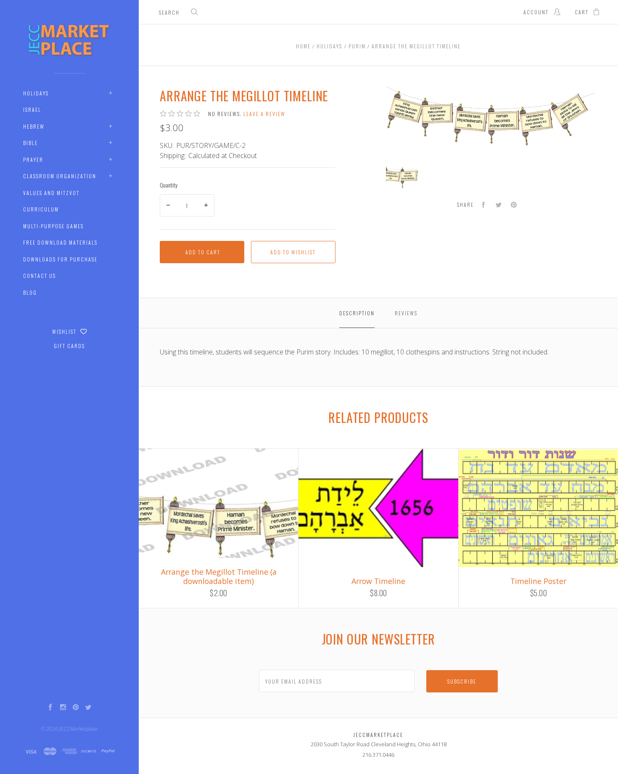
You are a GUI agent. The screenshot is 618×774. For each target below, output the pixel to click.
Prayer (33, 159)
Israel (32, 109)
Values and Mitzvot (51, 192)
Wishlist (65, 331)
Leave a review (264, 113)
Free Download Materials (60, 242)
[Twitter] (88, 708)
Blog (30, 292)
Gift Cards (69, 345)
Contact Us (39, 275)
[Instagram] (63, 708)
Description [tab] (357, 313)
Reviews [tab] (406, 313)
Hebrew (34, 126)
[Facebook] (50, 708)
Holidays (36, 93)
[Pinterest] (76, 708)
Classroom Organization (59, 176)
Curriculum (41, 209)
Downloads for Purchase (60, 259)
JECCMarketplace (78, 728)
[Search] (194, 12)
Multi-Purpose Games (53, 226)
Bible (30, 142)
